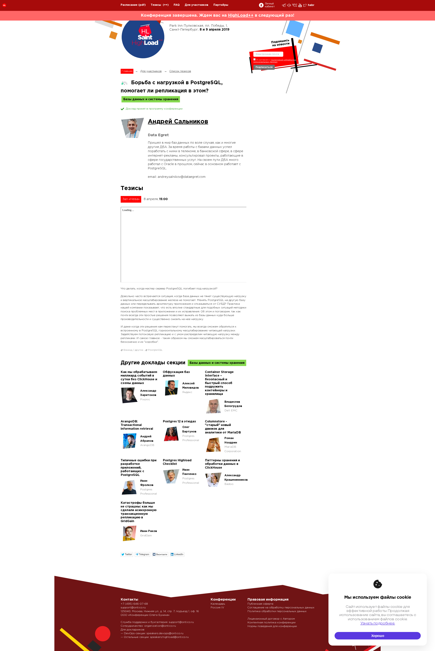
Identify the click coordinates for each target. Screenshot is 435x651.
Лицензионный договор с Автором (271, 619)
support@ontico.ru (133, 607)
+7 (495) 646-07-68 (134, 604)
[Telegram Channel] (289, 5)
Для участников (196, 5)
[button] (127, 554)
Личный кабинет (270, 5)
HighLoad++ (241, 15)
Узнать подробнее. (377, 623)
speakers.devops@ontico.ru (164, 633)
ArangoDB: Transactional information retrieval (137, 425)
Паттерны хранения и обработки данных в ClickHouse (222, 464)
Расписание (129, 5)
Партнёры (220, 5)
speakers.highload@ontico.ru (169, 637)
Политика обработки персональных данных (277, 611)
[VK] (295, 5)
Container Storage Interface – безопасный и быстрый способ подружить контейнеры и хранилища (219, 383)
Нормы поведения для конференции (272, 626)
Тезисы (156, 5)
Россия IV (217, 607)
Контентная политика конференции (271, 622)
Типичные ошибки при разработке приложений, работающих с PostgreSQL (138, 467)
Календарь (218, 604)
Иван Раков (148, 531)
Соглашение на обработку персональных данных (280, 607)
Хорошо (377, 636)
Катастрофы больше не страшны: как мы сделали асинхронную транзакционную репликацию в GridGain (138, 512)
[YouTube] (300, 5)
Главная (127, 71)
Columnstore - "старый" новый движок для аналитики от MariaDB (223, 427)
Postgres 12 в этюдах (179, 421)
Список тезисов (180, 71)
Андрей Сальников (178, 121)
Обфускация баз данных (176, 374)
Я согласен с (274, 61)
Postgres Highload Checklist (177, 462)
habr (311, 5)
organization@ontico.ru (160, 626)
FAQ (177, 5)
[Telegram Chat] (284, 5)
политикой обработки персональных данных (274, 61)
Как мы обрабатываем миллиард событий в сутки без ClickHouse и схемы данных (139, 378)
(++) (166, 5)
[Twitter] (305, 5)
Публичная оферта (260, 604)
